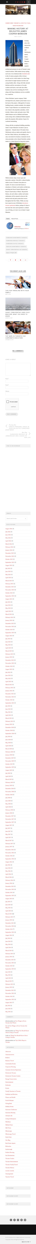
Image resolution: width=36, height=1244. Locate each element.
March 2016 (8, 877)
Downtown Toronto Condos (12, 1076)
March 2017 (8, 840)
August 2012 (8, 1002)
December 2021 (9, 694)
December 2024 (9, 587)
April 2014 (8, 947)
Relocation (8, 1146)
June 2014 (8, 941)
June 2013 (8, 972)
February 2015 (9, 917)
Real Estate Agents (10, 1143)
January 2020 (8, 755)
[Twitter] (28, 225)
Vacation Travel (9, 1177)
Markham (8, 1122)
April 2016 (8, 874)
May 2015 (8, 908)
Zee (6, 1026)
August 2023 (8, 636)
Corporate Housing (10, 1067)
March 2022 (8, 685)
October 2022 (9, 666)
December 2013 (9, 960)
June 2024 (8, 605)
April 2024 (8, 611)
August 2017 (8, 825)
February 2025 (9, 584)
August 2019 (8, 770)
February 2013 (9, 984)
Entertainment (9, 1082)
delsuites (17, 227)
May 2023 (8, 645)
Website (7, 391)
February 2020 (9, 752)
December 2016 (9, 850)
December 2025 (9, 553)
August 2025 (8, 565)
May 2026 (8, 538)
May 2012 (8, 1012)
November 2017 (9, 819)
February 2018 (9, 810)
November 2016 (9, 853)
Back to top (25, 1241)
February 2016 (9, 880)
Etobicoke (8, 1085)
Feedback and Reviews (11, 1094)
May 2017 (8, 834)
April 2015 (8, 911)
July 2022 (7, 672)
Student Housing (9, 1152)
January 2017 (8, 847)
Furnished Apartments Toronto (16, 237)
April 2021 (8, 715)
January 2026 (8, 550)
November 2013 (9, 963)
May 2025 (8, 574)
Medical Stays (9, 1125)
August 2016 (8, 862)
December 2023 (9, 623)
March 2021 (8, 718)
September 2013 (9, 969)
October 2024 (9, 593)
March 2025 (8, 581)
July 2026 (7, 532)
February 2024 (9, 617)
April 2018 (8, 807)
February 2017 (9, 843)
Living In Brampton (10, 1119)
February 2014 (9, 954)
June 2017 (8, 831)
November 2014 (9, 926)
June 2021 (8, 709)
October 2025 (9, 559)
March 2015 (8, 914)
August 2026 (8, 529)
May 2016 (8, 871)
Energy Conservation (11, 1079)
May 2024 (8, 608)
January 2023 (8, 657)
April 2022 (8, 681)
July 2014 (7, 938)
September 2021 (9, 703)
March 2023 (8, 651)
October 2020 (9, 730)
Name (7, 378)
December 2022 (9, 660)
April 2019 (8, 776)
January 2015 (8, 920)
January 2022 (8, 691)
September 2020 (9, 733)
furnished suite (26, 73)
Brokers (7, 1058)
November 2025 (9, 556)
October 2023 (9, 629)
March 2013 (8, 981)
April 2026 (8, 541)
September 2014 (9, 932)
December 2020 (9, 727)
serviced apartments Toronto (16, 246)
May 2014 (8, 944)
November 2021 (9, 697)
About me (8, 1051)
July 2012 (7, 1005)
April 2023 (8, 648)
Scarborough (8, 1149)
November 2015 (9, 889)
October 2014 (9, 929)
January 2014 (8, 957)
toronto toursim (9, 1171)
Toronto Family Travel (11, 1165)
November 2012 (9, 993)
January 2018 (8, 813)
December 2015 (9, 886)
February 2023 (9, 654)
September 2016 (9, 859)
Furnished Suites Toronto (15, 243)
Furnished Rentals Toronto (15, 240)
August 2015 (8, 899)
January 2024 (8, 620)
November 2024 (9, 590)
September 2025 (9, 562)
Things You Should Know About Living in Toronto (17, 1031)
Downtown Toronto (13, 23)
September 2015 (9, 895)
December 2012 (9, 990)
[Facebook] (26, 225)
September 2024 (9, 596)
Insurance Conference (11, 1110)
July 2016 (7, 865)
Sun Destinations (9, 1155)
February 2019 (9, 782)
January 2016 (8, 883)
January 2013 (8, 987)
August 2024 (8, 599)
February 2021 (9, 721)
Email (7, 385)
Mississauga (8, 1131)
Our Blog (7, 1140)
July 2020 (7, 736)
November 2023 (9, 626)
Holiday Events (9, 1106)
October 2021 (9, 700)
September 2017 (9, 822)
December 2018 (9, 788)
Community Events (10, 1064)
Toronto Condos (9, 1158)
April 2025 (8, 578)
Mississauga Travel (10, 1134)
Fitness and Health (10, 1097)
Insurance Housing (10, 1113)
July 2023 (7, 639)
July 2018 (7, 798)
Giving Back (8, 1103)
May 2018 (8, 804)
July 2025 (7, 568)
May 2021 (8, 712)
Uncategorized (18, 25)
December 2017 (9, 816)
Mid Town (8, 1128)
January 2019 (8, 785)
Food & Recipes (9, 1100)
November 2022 (9, 663)
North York (8, 1137)
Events (7, 1088)
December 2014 (9, 923)
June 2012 (8, 1009)
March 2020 (8, 749)
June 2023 (8, 642)
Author (7, 218)
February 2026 (9, 547)
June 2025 (8, 571)
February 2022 (9, 688)
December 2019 (9, 758)
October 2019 (9, 764)
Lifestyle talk (25, 23)
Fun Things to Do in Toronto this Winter (15, 1022)
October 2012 (9, 996)
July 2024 (7, 602)
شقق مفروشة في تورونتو (11, 252)
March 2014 (8, 950)
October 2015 (9, 892)
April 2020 (8, 746)
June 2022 (8, 675)
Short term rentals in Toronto (16, 249)
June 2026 (8, 535)
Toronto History (9, 1168)
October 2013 (8, 966)
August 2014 (8, 935)
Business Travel (9, 1061)
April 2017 (8, 837)
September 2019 (9, 767)
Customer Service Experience (13, 1070)
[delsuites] (9, 229)
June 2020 (8, 740)
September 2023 (9, 633)
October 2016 (9, 856)
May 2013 (8, 975)
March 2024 (8, 614)
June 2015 (8, 905)
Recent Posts (14, 218)
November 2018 (9, 792)
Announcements (9, 1054)
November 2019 (9, 761)
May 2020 (8, 743)
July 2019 (7, 773)
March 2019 (8, 779)
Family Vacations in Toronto (13, 1091)
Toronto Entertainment (11, 1161)
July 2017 (7, 828)
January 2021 (8, 724)
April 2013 (8, 978)
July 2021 (7, 706)
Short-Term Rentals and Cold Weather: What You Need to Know (17, 314)
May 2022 (8, 678)
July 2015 (7, 902)
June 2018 (8, 801)
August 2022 (8, 669)
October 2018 (9, 795)
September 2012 (9, 999)
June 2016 (8, 868)
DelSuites (27, 228)
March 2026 (8, 544)
